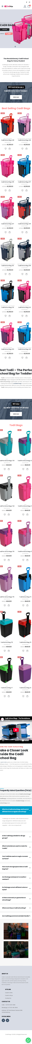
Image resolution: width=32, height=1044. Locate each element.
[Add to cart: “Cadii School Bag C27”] (9, 232)
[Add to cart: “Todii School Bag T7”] (8, 696)
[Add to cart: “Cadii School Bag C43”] (26, 357)
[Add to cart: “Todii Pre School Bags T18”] (8, 560)
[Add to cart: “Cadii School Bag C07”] (26, 190)
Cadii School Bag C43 (24, 349)
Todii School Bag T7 (7, 688)
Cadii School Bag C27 (7, 224)
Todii (7, 459)
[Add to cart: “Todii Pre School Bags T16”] (27, 560)
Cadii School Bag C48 (7, 140)
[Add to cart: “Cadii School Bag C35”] (9, 190)
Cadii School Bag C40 (24, 224)
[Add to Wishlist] (5, 148)
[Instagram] (29, 2)
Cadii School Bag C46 (24, 140)
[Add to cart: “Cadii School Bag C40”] (26, 232)
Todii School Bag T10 (7, 642)
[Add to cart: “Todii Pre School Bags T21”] (27, 514)
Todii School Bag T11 (25, 597)
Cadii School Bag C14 (7, 307)
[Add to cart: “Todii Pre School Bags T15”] (8, 605)
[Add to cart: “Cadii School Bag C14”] (9, 315)
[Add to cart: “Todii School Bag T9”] (27, 650)
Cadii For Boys (9, 138)
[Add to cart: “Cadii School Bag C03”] (9, 357)
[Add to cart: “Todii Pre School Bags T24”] (8, 514)
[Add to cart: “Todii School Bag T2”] (27, 696)
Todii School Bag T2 (25, 688)
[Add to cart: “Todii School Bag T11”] (27, 605)
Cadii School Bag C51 (7, 265)
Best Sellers (22, 138)
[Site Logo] (8, 6)
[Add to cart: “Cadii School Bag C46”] (26, 148)
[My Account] (24, 6)
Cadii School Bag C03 (7, 349)
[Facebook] (26, 2)
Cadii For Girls (28, 138)
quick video (4, 762)
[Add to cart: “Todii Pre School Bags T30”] (8, 469)
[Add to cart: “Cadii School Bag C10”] (26, 315)
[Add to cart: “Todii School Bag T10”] (8, 650)
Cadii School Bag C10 (24, 307)
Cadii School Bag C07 (24, 182)
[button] (15, 46)
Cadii (4, 138)
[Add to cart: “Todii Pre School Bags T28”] (27, 469)
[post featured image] (7, 124)
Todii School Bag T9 (25, 642)
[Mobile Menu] (3, 6)
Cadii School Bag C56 (24, 265)
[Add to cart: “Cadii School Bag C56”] (26, 274)
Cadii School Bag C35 (7, 182)
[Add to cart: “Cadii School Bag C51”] (9, 274)
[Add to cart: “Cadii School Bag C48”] (9, 148)
